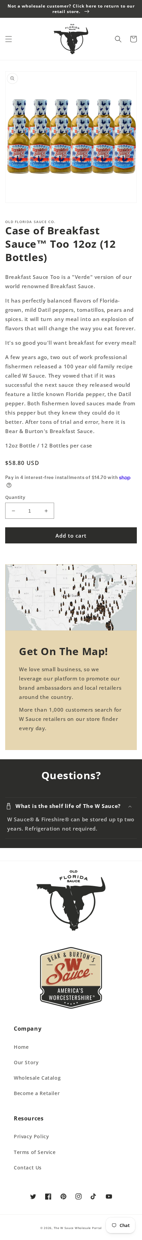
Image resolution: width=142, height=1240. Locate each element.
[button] (8, 39)
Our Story (26, 1062)
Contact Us (28, 1167)
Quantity (15, 497)
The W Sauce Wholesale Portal (78, 1228)
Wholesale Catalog (37, 1078)
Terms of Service (35, 1152)
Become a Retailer (37, 1093)
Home (21, 1047)
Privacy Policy (31, 1136)
